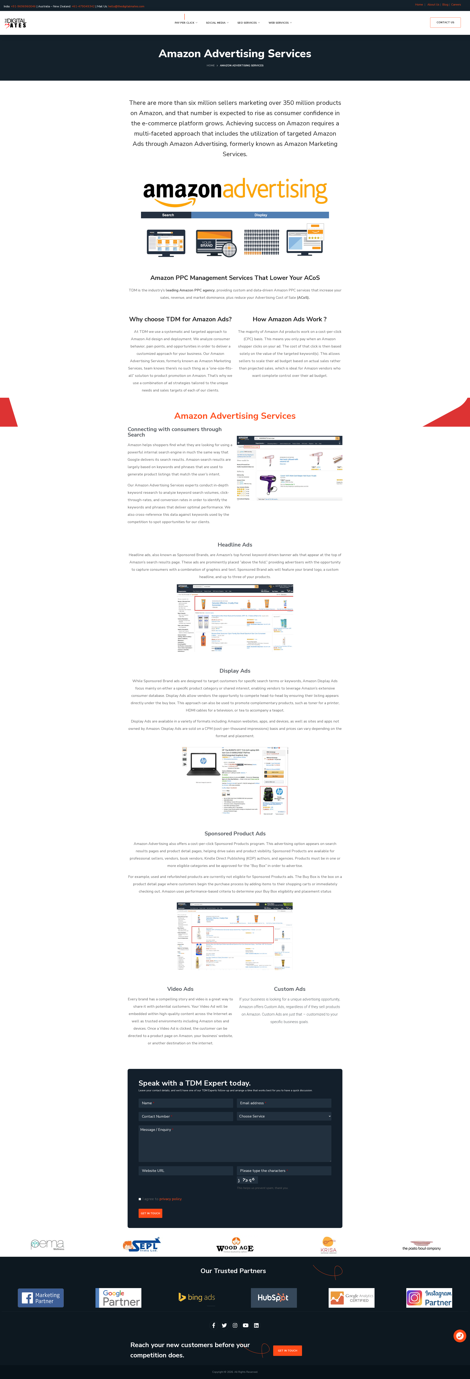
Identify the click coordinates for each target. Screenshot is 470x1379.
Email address (253, 1103)
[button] (445, 22)
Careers (456, 4)
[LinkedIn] (256, 1325)
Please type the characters (264, 1170)
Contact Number (157, 1116)
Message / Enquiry (156, 1129)
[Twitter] (224, 1325)
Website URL (153, 1170)
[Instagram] (235, 1325)
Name (148, 1103)
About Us (433, 4)
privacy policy (170, 1198)
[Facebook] (213, 1325)
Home (419, 4)
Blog (445, 4)
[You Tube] (245, 1325)
